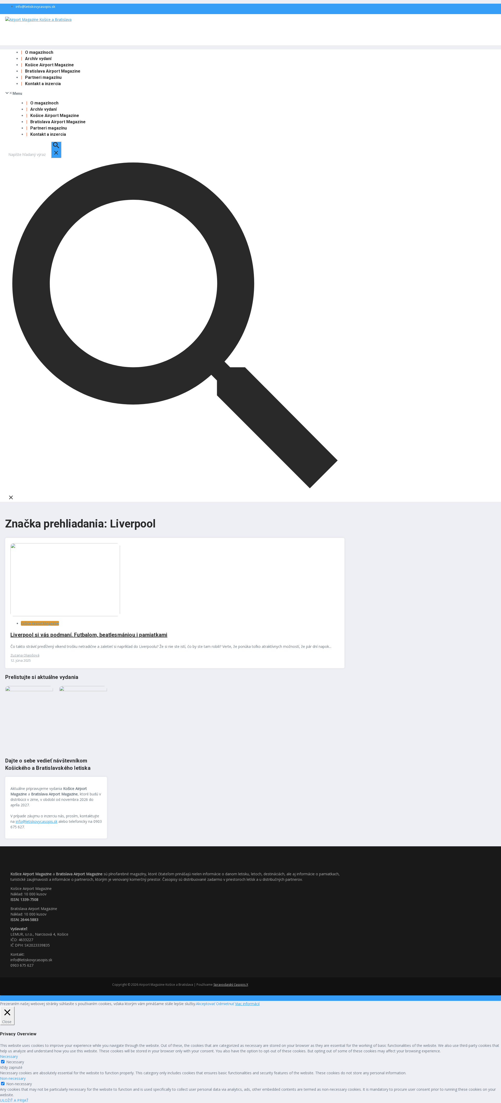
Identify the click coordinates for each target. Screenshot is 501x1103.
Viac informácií (247, 1003)
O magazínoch (39, 52)
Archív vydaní (38, 58)
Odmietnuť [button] (225, 1003)
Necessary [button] (9, 1056)
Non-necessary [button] (13, 1078)
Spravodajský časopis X (230, 984)
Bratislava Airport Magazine (52, 71)
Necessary (15, 1061)
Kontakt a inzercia (43, 83)
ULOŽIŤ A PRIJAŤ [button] (14, 1100)
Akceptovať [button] (205, 1003)
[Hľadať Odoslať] (56, 149)
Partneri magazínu (43, 77)
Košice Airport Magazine (49, 64)
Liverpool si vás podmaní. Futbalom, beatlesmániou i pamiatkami (88, 635)
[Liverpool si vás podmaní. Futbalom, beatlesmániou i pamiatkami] (65, 614)
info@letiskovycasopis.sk (35, 6)
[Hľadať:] (34, 154)
